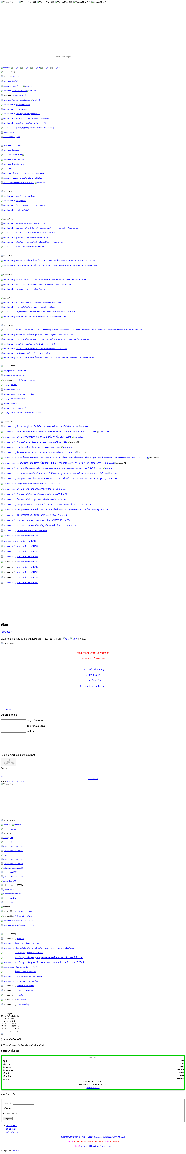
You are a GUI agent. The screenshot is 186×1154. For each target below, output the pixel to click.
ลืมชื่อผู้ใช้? (11, 1129)
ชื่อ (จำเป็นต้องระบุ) (35, 721)
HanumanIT (16, 1151)
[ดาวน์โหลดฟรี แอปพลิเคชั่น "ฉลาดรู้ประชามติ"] (6, 825)
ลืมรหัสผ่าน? (11, 1126)
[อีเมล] (73, 639)
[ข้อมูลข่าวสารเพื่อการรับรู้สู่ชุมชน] (9, 872)
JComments (93, 779)
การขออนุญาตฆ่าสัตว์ (25, 990)
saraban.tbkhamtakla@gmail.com (96, 1146)
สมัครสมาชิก (12, 1132)
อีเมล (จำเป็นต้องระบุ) (36, 726)
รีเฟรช (4, 768)
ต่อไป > (9, 709)
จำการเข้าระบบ (10, 1113)
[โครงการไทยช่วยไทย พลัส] (7, 132)
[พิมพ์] (66, 639)
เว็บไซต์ (30, 731)
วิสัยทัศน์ (6, 632)
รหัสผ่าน (7, 1108)
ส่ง (2, 776)
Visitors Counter (93, 1087)
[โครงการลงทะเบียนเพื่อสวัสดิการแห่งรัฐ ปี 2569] (10, 137)
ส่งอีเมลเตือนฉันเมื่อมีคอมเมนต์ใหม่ (19, 755)
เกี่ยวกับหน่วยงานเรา (16, 781)
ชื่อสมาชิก (7, 1103)
